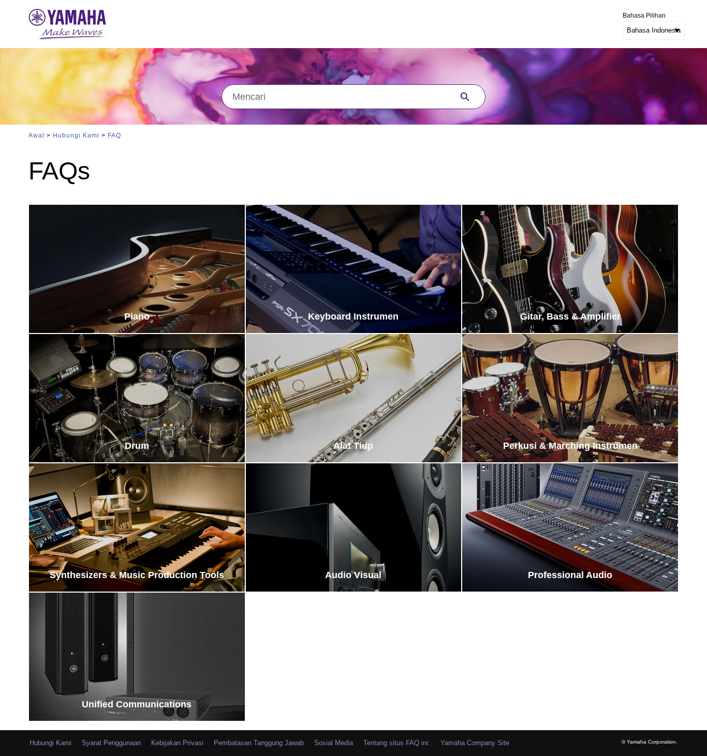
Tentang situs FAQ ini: (396, 743)
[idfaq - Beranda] (67, 24)
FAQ (114, 135)
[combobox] (333, 97)
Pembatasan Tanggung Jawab (259, 743)
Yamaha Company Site (474, 743)
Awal (36, 135)
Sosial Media (333, 743)
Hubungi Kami (76, 135)
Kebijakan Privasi (177, 743)
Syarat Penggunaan (111, 743)
